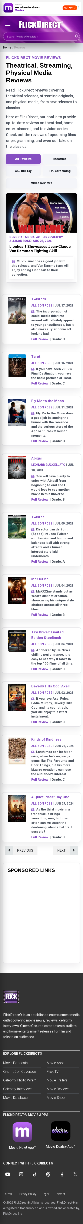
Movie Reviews (58, 1089)
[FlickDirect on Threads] (48, 1174)
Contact (59, 1194)
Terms (7, 1194)
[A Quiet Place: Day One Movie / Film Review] (17, 797)
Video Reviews (41, 183)
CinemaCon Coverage (19, 1072)
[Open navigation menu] (7, 25)
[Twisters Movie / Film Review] (17, 299)
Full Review (39, 339)
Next (61, 850)
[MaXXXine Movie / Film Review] (17, 579)
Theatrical (59, 159)
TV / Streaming (60, 171)
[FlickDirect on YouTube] (7, 1174)
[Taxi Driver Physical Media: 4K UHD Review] (17, 633)
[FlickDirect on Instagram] (21, 1174)
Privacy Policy (26, 1194)
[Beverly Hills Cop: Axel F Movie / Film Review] (17, 687)
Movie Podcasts (15, 1063)
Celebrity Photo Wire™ (19, 1080)
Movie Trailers (57, 1080)
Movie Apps (55, 1063)
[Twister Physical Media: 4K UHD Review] (17, 517)
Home (7, 47)
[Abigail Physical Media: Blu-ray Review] (17, 459)
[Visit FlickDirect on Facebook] (61, 1174)
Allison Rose (41, 305)
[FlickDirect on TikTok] (34, 1174)
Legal (45, 1194)
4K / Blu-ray (23, 171)
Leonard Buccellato (48, 464)
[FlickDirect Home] (41, 24)
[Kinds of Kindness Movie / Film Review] (17, 740)
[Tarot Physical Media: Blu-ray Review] (17, 357)
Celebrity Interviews (17, 1089)
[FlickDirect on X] (75, 1174)
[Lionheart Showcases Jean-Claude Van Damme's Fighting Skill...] (41, 213)
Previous (25, 850)
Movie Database (15, 1098)
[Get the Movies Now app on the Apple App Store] (41, 8)
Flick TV (53, 1072)
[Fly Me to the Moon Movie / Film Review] (17, 401)
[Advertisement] (41, 917)
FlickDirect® (66, 1202)
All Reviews (23, 159)
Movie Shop (56, 1098)
